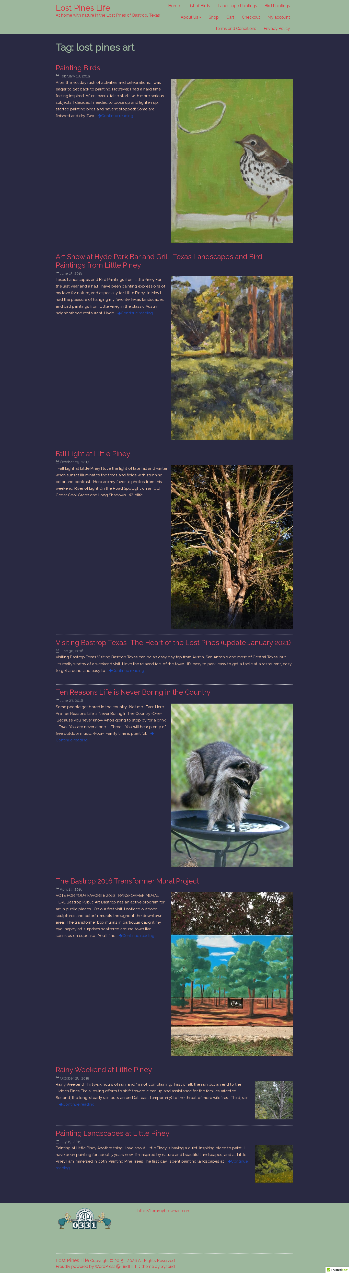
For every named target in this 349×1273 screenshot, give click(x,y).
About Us (189, 17)
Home (174, 5)
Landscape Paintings (237, 5)
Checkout (251, 17)
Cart (230, 17)
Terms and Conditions (235, 28)
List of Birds (199, 5)
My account (278, 17)
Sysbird (168, 1266)
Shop (214, 17)
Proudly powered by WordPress (85, 1266)
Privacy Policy (277, 28)
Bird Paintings (277, 5)
